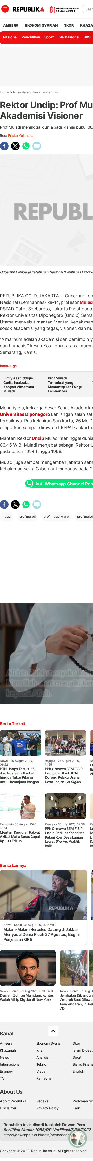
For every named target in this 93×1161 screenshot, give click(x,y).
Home (4, 92)
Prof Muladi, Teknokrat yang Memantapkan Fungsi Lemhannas (66, 384)
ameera (10, 25)
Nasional (10, 37)
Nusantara (21, 92)
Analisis (42, 1057)
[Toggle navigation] (5, 9)
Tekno (41, 1064)
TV (2, 1078)
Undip (38, 438)
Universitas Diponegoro (25, 414)
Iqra (39, 1050)
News (4, 1057)
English (78, 1071)
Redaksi (42, 1101)
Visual (41, 1071)
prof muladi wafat (56, 516)
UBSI (87, 37)
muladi (6, 516)
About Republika (13, 1101)
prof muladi (27, 516)
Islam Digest (82, 1050)
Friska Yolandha (20, 135)
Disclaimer (8, 1108)
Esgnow (6, 1071)
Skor (76, 1043)
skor (68, 25)
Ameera (6, 1043)
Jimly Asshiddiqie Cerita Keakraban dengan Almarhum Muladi (18, 384)
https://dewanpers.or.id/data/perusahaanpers (40, 1135)
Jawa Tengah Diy (45, 92)
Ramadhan (44, 1078)
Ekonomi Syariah (41, 25)
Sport (49, 37)
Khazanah (8, 1050)
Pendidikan (31, 37)
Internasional (68, 37)
